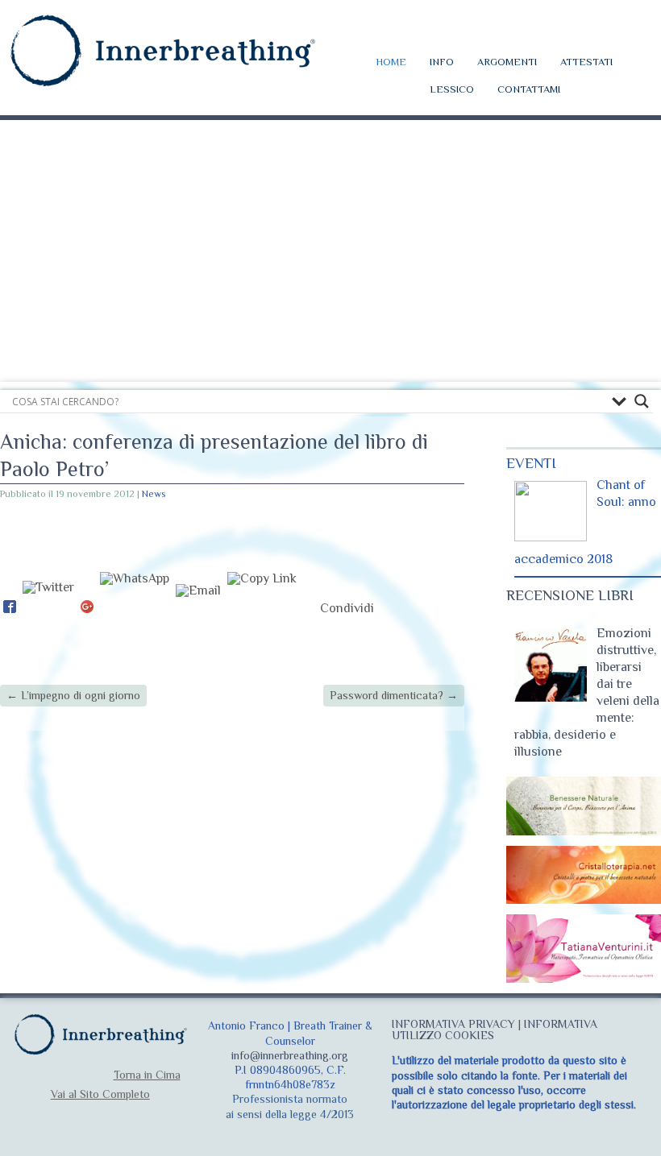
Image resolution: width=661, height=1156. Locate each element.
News (153, 493)
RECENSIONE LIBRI (570, 595)
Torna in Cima (147, 1074)
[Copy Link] (262, 608)
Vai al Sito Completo (100, 1094)
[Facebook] (9, 607)
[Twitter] (48, 608)
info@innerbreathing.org (289, 1055)
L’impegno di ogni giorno (73, 695)
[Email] (198, 608)
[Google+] (87, 607)
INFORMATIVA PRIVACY (453, 1023)
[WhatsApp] (135, 608)
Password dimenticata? (394, 695)
